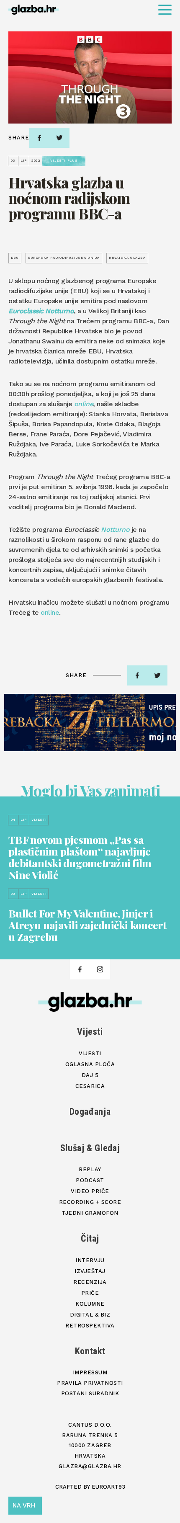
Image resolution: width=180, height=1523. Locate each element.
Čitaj (90, 1238)
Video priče (90, 1191)
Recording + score (90, 1202)
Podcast (90, 1180)
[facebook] (39, 138)
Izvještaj (90, 1271)
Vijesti (90, 1031)
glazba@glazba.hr (90, 1466)
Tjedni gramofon (90, 1213)
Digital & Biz (90, 1315)
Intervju (89, 1260)
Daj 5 (90, 1075)
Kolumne (90, 1304)
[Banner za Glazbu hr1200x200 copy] (90, 722)
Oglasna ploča (90, 1064)
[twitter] (59, 138)
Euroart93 (108, 1487)
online (50, 612)
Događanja (90, 1111)
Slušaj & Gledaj (90, 1148)
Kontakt (90, 1351)
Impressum (90, 1372)
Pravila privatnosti (90, 1383)
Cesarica (90, 1086)
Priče (90, 1293)
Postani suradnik (90, 1393)
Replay (90, 1169)
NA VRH (24, 1505)
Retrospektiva (90, 1325)
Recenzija (90, 1282)
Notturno (115, 529)
